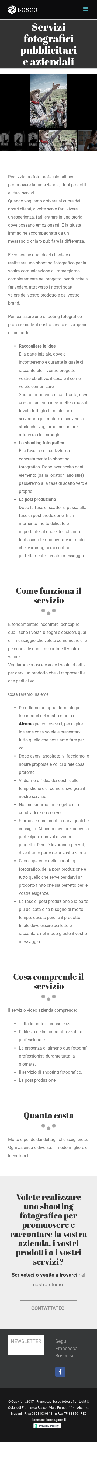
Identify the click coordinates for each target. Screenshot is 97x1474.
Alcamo (26, 723)
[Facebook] (60, 1372)
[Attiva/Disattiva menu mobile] (86, 9)
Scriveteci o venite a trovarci (44, 1275)
